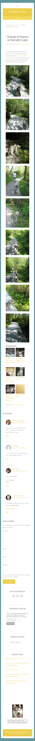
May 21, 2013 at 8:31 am (20, 448)
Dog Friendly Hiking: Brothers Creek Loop (20, 360)
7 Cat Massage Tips (12, 670)
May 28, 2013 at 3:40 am (20, 498)
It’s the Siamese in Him (20, 378)
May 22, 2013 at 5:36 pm (20, 471)
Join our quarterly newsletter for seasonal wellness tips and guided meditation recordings (17, 615)
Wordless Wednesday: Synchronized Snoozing (9, 397)
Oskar (14, 469)
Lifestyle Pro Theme (19, 731)
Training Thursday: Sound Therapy (10, 379)
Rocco (13, 404)
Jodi (14, 446)
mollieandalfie (16, 495)
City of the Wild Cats (20, 395)
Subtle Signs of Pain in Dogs (14, 658)
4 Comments (26, 44)
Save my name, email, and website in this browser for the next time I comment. (16, 576)
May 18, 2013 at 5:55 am (20, 422)
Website (5, 565)
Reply (7, 435)
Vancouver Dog (19, 404)
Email (5, 557)
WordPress (19, 733)
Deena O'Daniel (17, 420)
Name (5, 549)
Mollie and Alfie (10, 509)
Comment (6, 531)
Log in (23, 733)
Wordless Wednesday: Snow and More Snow (10, 361)
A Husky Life (17, 11)
